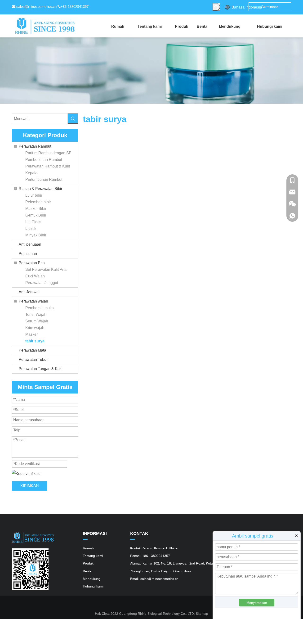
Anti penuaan (30, 244)
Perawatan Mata (32, 350)
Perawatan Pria (32, 263)
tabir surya (35, 341)
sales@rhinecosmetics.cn (36, 7)
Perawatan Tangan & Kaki (40, 369)
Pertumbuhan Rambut (43, 179)
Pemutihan (28, 254)
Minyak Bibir (35, 235)
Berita (87, 571)
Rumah (88, 548)
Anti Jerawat (29, 292)
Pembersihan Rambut (43, 160)
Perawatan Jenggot (41, 283)
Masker (31, 334)
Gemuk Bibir (35, 215)
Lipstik (30, 228)
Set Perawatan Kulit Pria (46, 269)
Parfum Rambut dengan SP (48, 153)
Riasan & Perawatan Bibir (40, 189)
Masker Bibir (35, 209)
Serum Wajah (36, 321)
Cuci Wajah (35, 276)
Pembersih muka (39, 308)
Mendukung (92, 579)
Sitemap (202, 613)
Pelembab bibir (38, 202)
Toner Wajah (35, 314)
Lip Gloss (33, 222)
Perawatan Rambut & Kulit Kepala (47, 169)
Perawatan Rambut (35, 146)
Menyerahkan (256, 603)
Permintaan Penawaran (270, 8)
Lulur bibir (33, 195)
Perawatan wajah (33, 301)
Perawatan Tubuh (34, 359)
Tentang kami (93, 556)
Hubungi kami (93, 586)
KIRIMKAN (29, 486)
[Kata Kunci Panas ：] (216, 7)
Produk (88, 563)
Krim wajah (34, 328)
